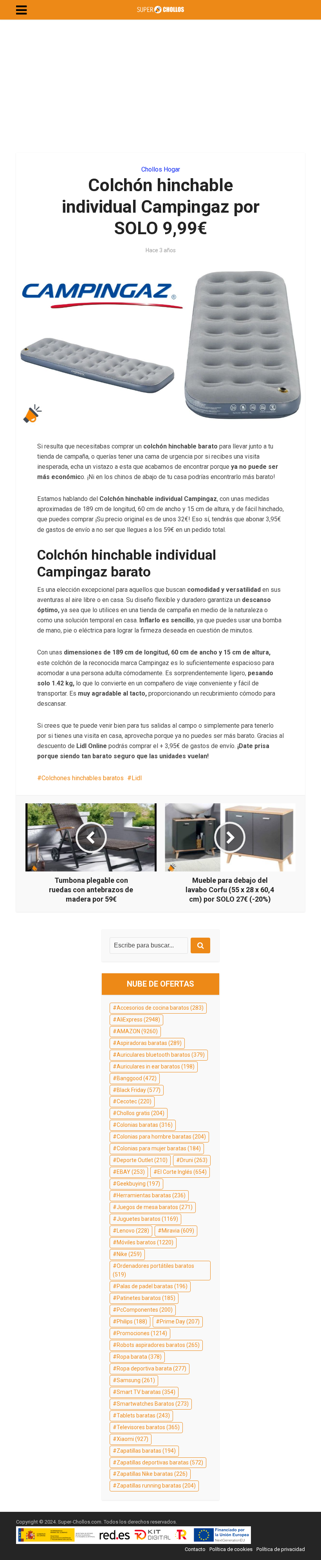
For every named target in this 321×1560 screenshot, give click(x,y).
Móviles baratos (145, 1242)
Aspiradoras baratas (149, 1043)
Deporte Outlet (142, 1160)
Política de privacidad (280, 1549)
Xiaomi (132, 1439)
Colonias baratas (145, 1125)
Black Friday (138, 1090)
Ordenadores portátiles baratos (153, 1270)
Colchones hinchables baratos (82, 778)
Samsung (136, 1380)
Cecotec (134, 1101)
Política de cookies (230, 1549)
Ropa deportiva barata (151, 1368)
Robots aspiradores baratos (158, 1345)
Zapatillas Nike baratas (152, 1474)
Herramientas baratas (151, 1195)
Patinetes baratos (146, 1298)
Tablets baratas (143, 1415)
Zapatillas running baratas (156, 1485)
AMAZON (137, 1031)
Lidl (137, 778)
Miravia (178, 1230)
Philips (132, 1321)
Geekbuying (138, 1183)
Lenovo (133, 1230)
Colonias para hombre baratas (161, 1136)
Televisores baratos (148, 1427)
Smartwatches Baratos (153, 1404)
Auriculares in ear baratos (156, 1066)
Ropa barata (139, 1357)
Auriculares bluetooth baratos (161, 1055)
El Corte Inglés (182, 1172)
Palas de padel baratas (152, 1286)
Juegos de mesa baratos (155, 1207)
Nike (129, 1254)
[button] (21, 10)
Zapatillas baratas (146, 1451)
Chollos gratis (140, 1113)
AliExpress (138, 1019)
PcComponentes (145, 1310)
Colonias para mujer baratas (159, 1148)
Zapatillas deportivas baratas (160, 1462)
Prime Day (180, 1321)
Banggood (137, 1078)
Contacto (195, 1549)
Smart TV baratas (146, 1392)
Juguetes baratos (147, 1219)
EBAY (131, 1172)
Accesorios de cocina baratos (160, 1008)
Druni (193, 1160)
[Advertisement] (160, 86)
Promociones (142, 1333)
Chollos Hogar (160, 169)
